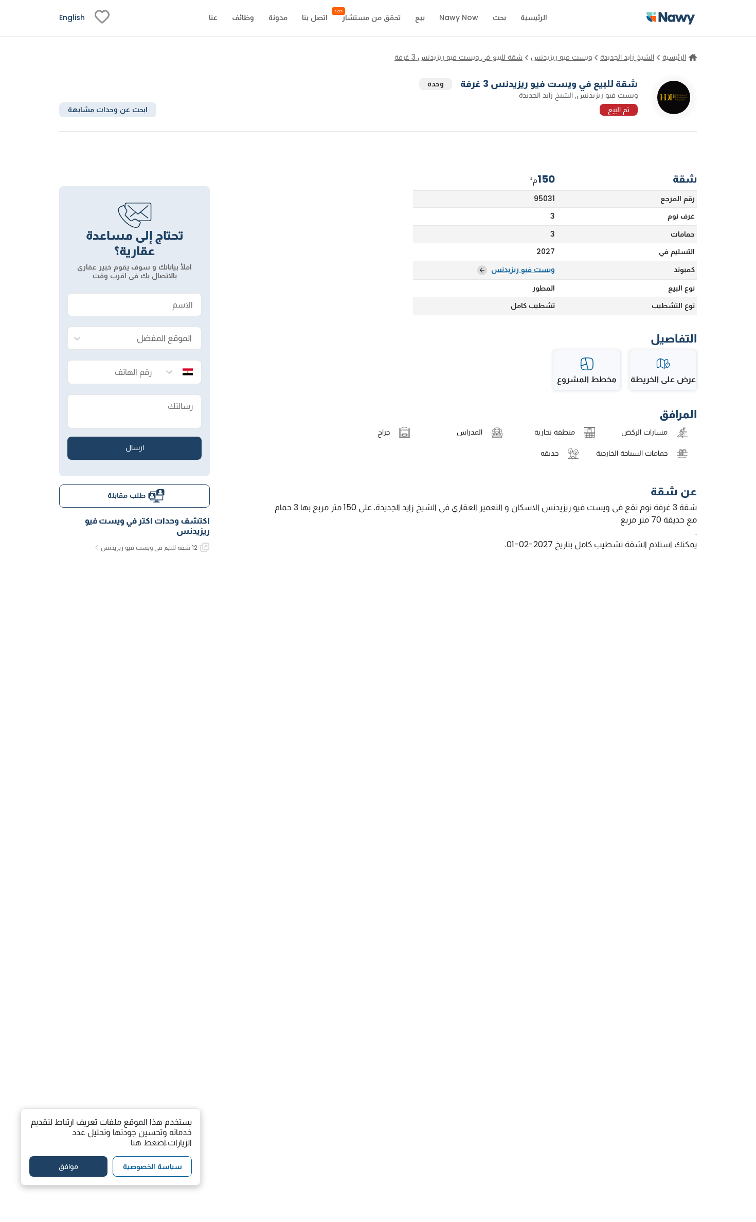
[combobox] (145, 338)
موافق (68, 1166)
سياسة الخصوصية (152, 1166)
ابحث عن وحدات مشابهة (108, 109)
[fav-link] (102, 18)
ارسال (134, 447)
